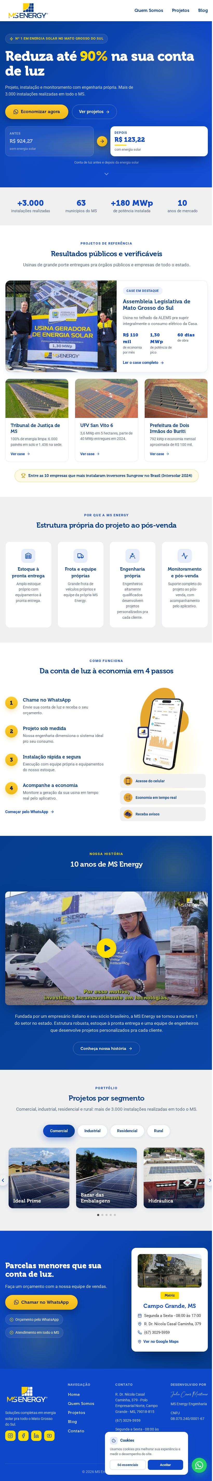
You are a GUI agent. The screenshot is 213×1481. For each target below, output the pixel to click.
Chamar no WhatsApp (45, 1302)
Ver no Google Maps (161, 1341)
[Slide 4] (111, 1215)
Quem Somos (149, 10)
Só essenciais (127, 1465)
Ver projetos (91, 111)
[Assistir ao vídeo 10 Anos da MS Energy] (106, 948)
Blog (203, 10)
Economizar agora (40, 111)
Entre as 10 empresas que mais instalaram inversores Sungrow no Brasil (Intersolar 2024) (110, 475)
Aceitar (165, 1465)
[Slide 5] (115, 1215)
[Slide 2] (102, 1215)
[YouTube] (49, 1436)
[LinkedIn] (36, 1436)
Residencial (127, 1131)
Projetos (180, 10)
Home (74, 1394)
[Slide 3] (106, 1215)
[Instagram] (10, 1436)
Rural (158, 1131)
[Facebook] (23, 1436)
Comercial (59, 1131)
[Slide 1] (98, 1215)
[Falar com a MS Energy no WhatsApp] (199, 1465)
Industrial (92, 1131)
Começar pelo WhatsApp (26, 811)
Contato (76, 1430)
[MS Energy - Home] (28, 10)
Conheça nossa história (103, 1048)
